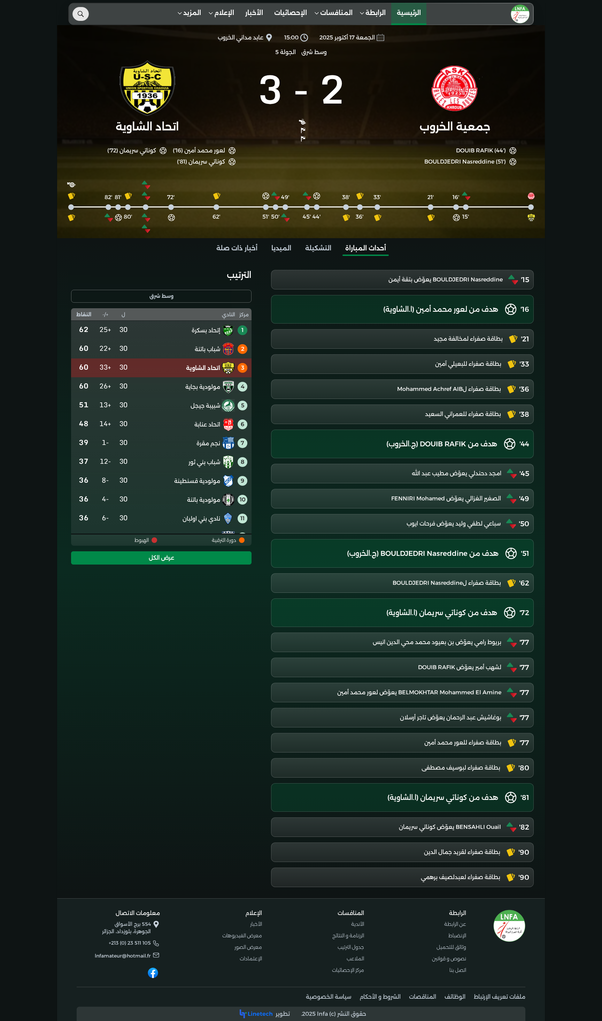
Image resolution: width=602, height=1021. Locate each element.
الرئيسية (409, 13)
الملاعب (355, 958)
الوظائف (455, 996)
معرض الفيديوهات (242, 935)
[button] (375, 14)
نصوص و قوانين (449, 958)
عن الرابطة (455, 924)
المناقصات (422, 996)
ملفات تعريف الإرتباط (499, 996)
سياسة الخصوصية (328, 996)
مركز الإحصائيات (348, 970)
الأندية (357, 924)
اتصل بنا (457, 970)
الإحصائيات (290, 13)
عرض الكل (161, 557)
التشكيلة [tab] (318, 248)
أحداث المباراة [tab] (365, 248)
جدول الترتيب (351, 947)
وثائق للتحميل (451, 947)
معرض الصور (248, 947)
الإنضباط (457, 935)
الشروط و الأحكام (380, 996)
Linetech (260, 1014)
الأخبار (254, 13)
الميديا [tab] (281, 248)
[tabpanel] (301, 578)
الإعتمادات (251, 958)
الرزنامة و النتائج (348, 935)
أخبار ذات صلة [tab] (236, 248)
